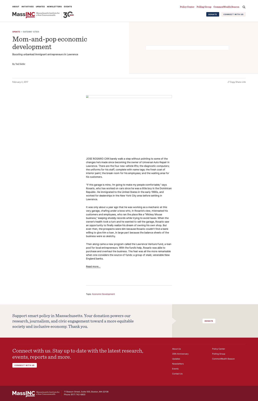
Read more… (93, 266)
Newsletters (54, 7)
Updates (40, 7)
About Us (176, 349)
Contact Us (177, 373)
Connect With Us (233, 14)
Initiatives (28, 7)
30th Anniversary (180, 354)
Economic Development (103, 294)
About (15, 7)
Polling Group (204, 6)
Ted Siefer (20, 64)
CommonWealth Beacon (226, 6)
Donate (212, 14)
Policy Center (187, 6)
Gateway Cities (31, 32)
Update (16, 32)
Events (68, 7)
